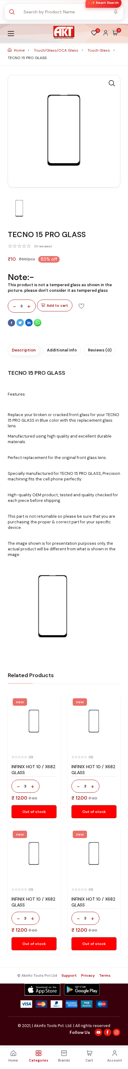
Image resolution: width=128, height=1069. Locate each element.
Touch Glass (99, 50)
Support (69, 975)
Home (19, 50)
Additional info (62, 350)
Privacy (88, 975)
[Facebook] (12, 325)
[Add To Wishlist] (81, 306)
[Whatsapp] (37, 325)
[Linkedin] (29, 325)
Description (24, 350)
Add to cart (57, 305)
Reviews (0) (100, 350)
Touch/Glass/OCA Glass (56, 50)
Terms (105, 975)
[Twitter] (20, 325)
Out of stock (34, 811)
